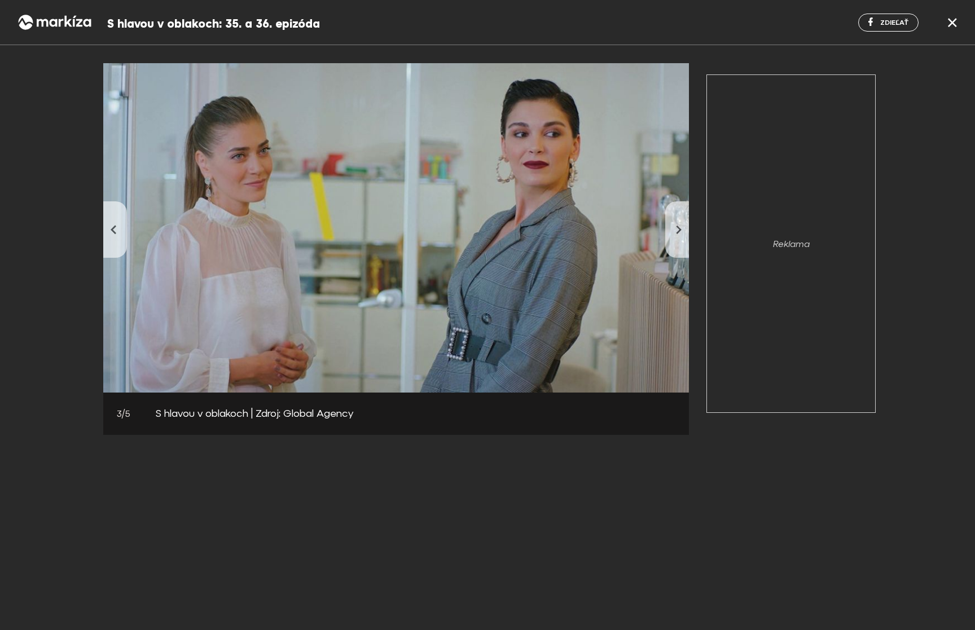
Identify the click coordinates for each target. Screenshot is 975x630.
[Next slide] (677, 229)
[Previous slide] (115, 229)
